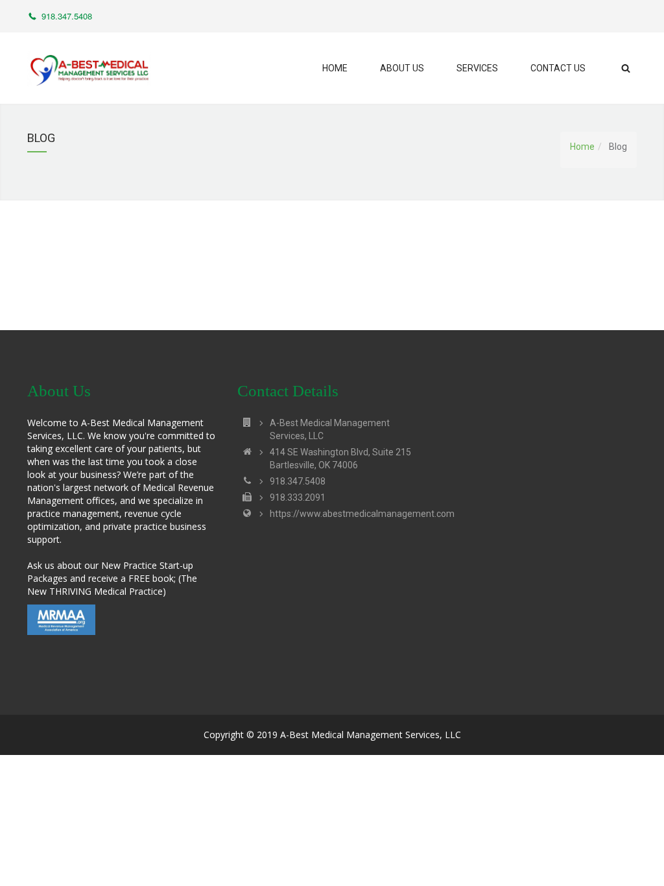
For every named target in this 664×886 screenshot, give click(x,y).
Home (335, 68)
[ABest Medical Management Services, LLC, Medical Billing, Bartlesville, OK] (121, 640)
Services (477, 68)
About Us (402, 68)
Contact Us (558, 68)
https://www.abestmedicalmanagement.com (362, 514)
